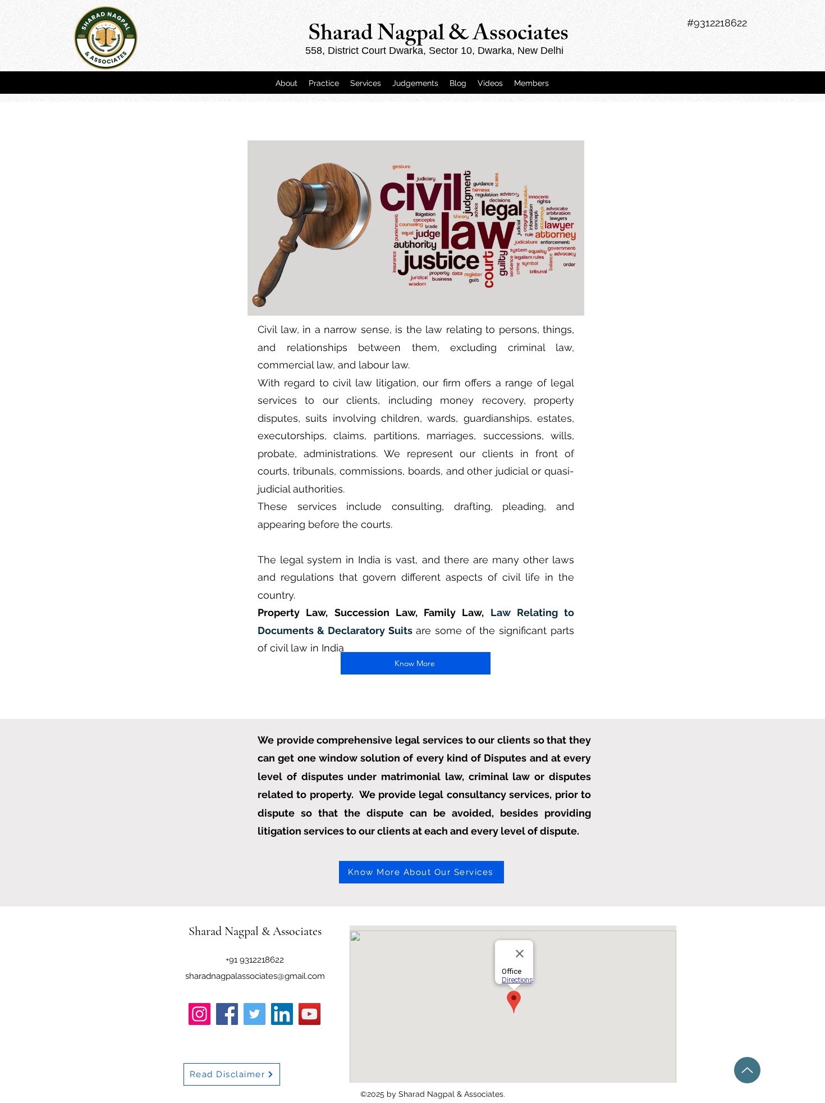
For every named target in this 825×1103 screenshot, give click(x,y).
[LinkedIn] (282, 1014)
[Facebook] (227, 1014)
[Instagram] (199, 1014)
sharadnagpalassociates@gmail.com (255, 976)
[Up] (747, 1070)
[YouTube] (309, 1014)
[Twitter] (254, 1014)
